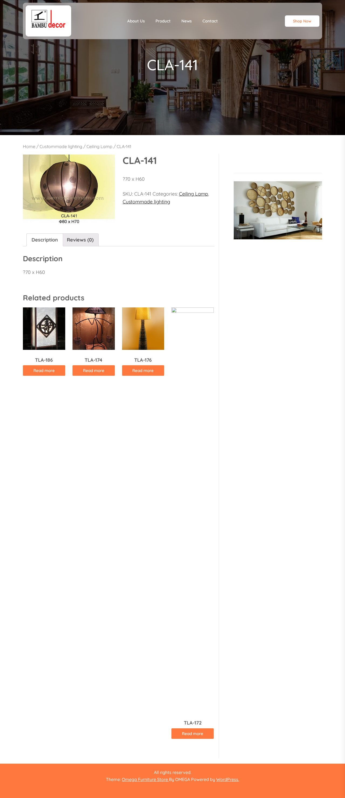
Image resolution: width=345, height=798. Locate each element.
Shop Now (302, 21)
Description (45, 240)
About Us (136, 21)
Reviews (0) (80, 240)
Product (163, 21)
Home (29, 146)
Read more (44, 370)
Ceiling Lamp (99, 146)
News (186, 21)
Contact (210, 21)
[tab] (44, 240)
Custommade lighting (61, 146)
